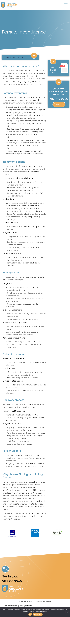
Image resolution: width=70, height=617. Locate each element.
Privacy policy (38, 614)
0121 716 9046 (59, 98)
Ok (30, 614)
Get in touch (11, 576)
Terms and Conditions (10, 605)
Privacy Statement (26, 605)
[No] (67, 612)
